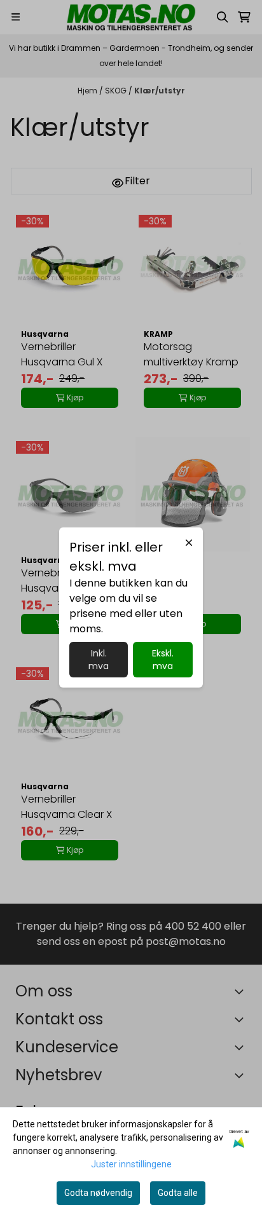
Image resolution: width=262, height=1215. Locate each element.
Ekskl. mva (163, 659)
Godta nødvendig (98, 1193)
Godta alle (178, 1193)
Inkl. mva (98, 659)
